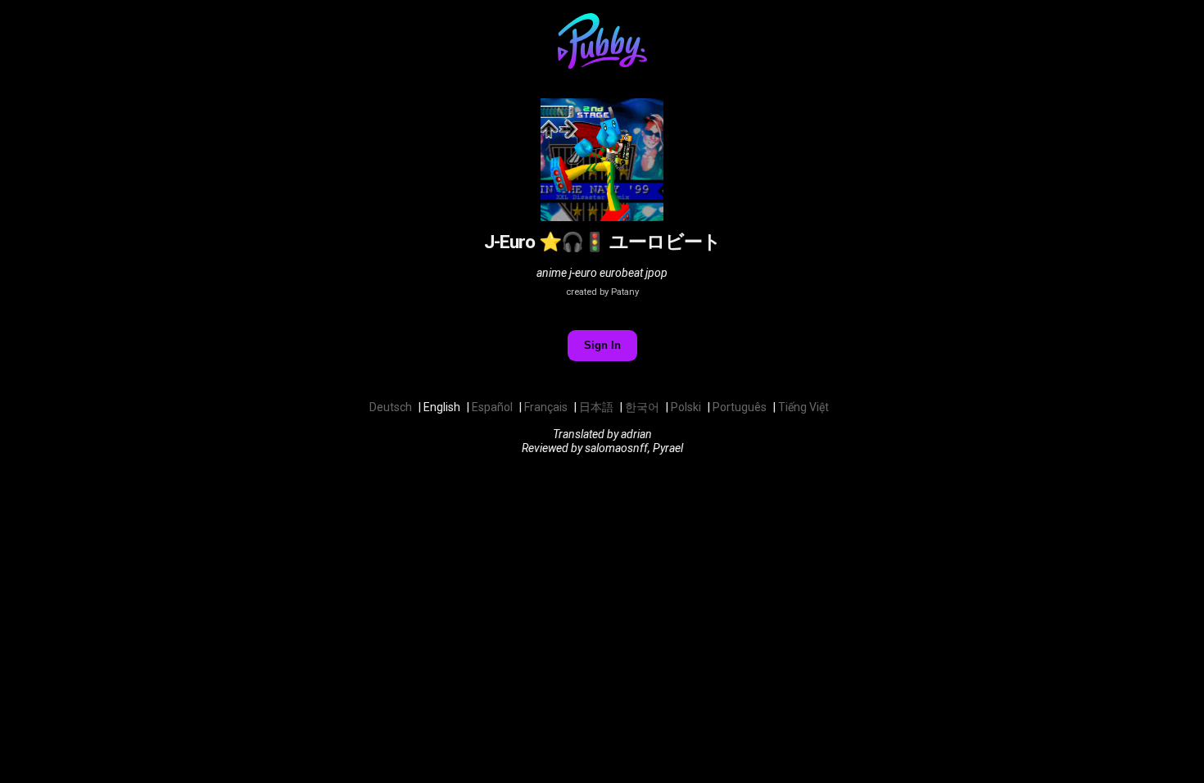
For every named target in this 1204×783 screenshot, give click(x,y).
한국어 (642, 407)
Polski (686, 407)
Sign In (602, 345)
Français (546, 407)
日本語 (596, 407)
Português (740, 407)
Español (492, 407)
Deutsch (390, 407)
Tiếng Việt (803, 407)
